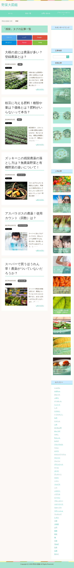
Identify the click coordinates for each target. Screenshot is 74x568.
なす (55, 418)
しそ (55, 408)
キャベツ (57, 458)
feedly (40, 42)
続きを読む (40, 89)
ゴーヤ (56, 471)
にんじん (57, 421)
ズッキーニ (21, 175)
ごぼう (56, 398)
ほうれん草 (22, 280)
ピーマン (57, 497)
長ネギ (56, 554)
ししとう (57, 404)
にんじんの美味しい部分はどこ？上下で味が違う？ (62, 290)
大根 (20, 64)
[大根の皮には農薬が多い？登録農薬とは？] (16, 88)
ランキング (58, 514)
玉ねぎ (56, 544)
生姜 (55, 547)
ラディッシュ (58, 511)
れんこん (57, 438)
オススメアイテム (60, 454)
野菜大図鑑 (9, 5)
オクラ (56, 451)
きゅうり (57, 394)
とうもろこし (58, 414)
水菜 (55, 541)
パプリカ (57, 494)
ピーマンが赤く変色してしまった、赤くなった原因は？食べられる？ (62, 188)
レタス (56, 517)
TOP (8, 21)
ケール (56, 467)
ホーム (10, 13)
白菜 (55, 551)
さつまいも (58, 401)
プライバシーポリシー (63, 13)
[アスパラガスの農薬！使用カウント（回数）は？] (16, 249)
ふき (55, 424)
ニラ (55, 487)
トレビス (57, 484)
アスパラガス (23, 225)
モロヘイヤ (58, 507)
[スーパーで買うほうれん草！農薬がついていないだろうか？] (16, 304)
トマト (56, 481)
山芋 (55, 527)
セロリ (56, 477)
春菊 (55, 531)
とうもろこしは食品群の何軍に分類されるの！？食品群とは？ (62, 351)
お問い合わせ (46, 13)
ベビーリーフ (58, 504)
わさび (56, 441)
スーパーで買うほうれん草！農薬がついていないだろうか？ (24, 268)
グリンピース (58, 464)
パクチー (57, 491)
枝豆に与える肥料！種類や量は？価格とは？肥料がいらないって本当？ (23, 107)
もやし (56, 434)
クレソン (57, 461)
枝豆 (19, 119)
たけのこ (57, 411)
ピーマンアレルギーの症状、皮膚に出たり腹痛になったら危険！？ (62, 269)
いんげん (57, 388)
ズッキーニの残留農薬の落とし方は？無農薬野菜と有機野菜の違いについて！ (23, 162)
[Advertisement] (62, 39)
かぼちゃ (57, 391)
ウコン (56, 448)
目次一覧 (28, 13)
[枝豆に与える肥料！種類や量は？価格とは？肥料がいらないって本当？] (16, 143)
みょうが (57, 431)
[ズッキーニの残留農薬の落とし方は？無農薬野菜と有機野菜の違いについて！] (16, 198)
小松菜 (56, 524)
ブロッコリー (58, 501)
